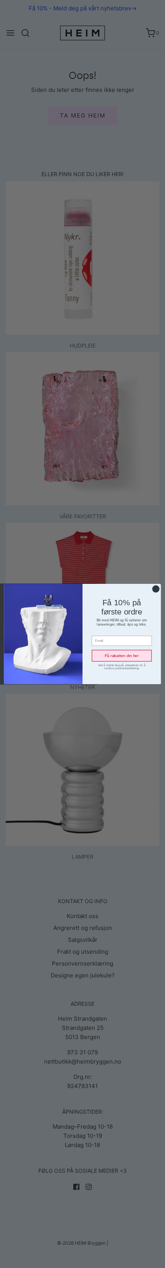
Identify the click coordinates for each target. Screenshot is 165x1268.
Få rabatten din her (122, 656)
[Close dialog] (155, 588)
